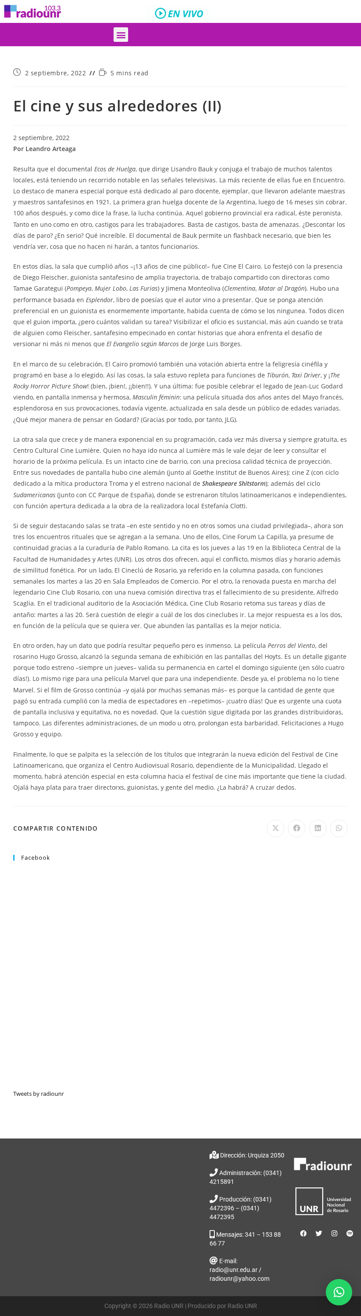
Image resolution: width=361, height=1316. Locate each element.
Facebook (35, 857)
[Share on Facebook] (297, 828)
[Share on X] (275, 828)
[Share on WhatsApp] (339, 828)
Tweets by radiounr (38, 1094)
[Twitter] (319, 1233)
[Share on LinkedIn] (318, 828)
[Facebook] (303, 1233)
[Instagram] (334, 1233)
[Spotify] (350, 1233)
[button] (121, 34)
